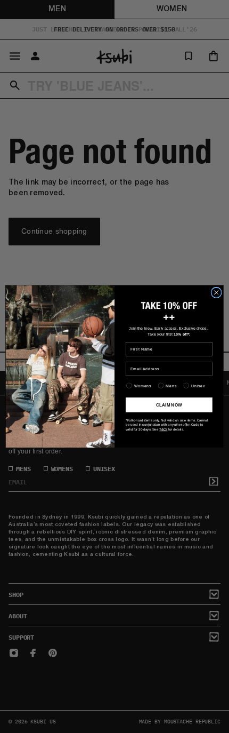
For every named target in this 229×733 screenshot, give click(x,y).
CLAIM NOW (169, 404)
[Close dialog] (216, 292)
